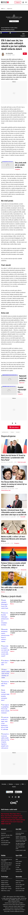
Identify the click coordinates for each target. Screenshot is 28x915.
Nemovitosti (8, 817)
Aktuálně (3, 829)
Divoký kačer (4, 870)
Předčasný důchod (19, 880)
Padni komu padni (5, 866)
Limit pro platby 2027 (20, 884)
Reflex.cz (3, 8)
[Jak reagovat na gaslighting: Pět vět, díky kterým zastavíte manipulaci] (5, 709)
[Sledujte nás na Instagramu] (15, 797)
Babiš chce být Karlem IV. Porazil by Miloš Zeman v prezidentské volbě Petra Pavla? (13, 457)
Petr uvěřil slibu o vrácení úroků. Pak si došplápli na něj (12, 588)
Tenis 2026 (18, 865)
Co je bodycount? (4, 844)
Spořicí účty (18, 882)
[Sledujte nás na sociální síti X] (9, 797)
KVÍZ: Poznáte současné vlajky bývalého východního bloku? (17, 691)
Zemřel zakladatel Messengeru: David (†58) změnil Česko (17, 601)
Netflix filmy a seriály (5, 890)
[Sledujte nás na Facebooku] (12, 797)
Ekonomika (19, 876)
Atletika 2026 (18, 869)
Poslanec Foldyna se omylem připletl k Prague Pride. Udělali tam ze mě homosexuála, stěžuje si (13, 565)
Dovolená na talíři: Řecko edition (17, 681)
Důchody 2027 (19, 886)
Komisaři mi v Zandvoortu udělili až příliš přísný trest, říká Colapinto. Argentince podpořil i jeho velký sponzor (18, 735)
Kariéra (14, 786)
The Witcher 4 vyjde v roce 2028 (17, 660)
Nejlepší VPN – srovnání (6, 888)
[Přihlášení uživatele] (23, 2)
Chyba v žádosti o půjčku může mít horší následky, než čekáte (18, 670)
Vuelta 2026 (8, 823)
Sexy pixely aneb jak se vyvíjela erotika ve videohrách (20, 165)
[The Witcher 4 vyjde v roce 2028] (5, 663)
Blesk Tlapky (13, 813)
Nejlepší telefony (4, 882)
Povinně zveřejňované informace (17, 911)
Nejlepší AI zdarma (5, 884)
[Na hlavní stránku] (5, 2)
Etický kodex (7, 911)
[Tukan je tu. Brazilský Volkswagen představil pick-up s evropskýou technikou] (5, 619)
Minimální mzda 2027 (20, 888)
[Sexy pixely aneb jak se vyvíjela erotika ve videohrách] (7, 165)
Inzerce (17, 784)
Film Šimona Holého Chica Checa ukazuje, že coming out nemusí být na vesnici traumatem (14, 484)
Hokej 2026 (18, 863)
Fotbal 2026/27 (19, 861)
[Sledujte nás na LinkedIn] (19, 797)
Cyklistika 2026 (19, 871)
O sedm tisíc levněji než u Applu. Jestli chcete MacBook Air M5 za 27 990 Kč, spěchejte (18, 719)
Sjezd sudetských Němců (6, 862)
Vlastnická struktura (18, 908)
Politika (3, 855)
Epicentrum (3, 833)
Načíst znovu (14, 21)
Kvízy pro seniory (4, 840)
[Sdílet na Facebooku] (12, 423)
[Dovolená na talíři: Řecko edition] (5, 684)
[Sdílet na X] (15, 423)
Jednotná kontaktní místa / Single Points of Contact (14, 909)
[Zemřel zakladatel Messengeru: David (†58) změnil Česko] (5, 604)
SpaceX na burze (4, 880)
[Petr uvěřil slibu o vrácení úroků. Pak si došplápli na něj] (13, 578)
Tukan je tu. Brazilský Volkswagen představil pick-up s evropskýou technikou (18, 614)
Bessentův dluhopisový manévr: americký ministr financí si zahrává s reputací (18, 631)
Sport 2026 (19, 855)
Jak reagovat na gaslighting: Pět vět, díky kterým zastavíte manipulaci (17, 706)
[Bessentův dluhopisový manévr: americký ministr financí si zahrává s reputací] (5, 635)
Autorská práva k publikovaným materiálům (14, 902)
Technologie (4, 876)
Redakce (11, 784)
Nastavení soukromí (9, 908)
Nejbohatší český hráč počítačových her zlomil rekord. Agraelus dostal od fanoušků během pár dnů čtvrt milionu (23, 378)
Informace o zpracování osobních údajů (11, 906)
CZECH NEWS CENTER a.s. (19, 896)
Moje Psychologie (5, 813)
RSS (23, 784)
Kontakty (4, 784)
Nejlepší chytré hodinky (6, 886)
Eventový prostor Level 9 (10, 821)
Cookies (22, 906)
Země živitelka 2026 (20, 890)
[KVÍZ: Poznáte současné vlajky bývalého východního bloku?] (5, 695)
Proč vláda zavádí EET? (6, 864)
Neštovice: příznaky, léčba (6, 835)
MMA (17, 859)
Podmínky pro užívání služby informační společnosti (14, 904)
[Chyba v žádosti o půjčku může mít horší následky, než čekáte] (6, 674)
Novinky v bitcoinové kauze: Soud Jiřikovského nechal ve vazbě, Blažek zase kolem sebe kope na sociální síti (13, 512)
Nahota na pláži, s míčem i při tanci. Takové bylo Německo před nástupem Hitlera (13, 538)
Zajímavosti (9, 8)
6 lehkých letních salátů (21, 850)
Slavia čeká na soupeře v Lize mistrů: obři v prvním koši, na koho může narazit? (18, 647)
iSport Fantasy (8, 815)
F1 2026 (17, 867)
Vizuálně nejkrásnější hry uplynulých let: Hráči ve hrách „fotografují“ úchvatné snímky (22, 389)
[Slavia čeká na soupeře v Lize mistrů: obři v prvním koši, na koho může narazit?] (5, 651)
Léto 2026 (18, 829)
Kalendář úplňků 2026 (5, 842)
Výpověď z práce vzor (5, 868)
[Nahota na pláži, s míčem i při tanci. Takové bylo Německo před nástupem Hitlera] (14, 527)
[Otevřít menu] (26, 2)
